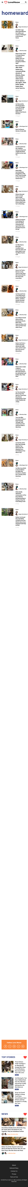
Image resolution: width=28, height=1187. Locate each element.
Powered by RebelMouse (24, 3)
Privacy (14, 1174)
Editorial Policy (14, 1168)
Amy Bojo (24, 50)
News (17, 22)
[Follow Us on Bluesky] (18, 1046)
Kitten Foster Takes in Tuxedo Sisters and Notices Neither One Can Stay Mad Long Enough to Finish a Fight (21, 58)
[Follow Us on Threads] (22, 1046)
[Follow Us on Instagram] (14, 1046)
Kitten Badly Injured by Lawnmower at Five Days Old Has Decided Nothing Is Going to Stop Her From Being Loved (21, 496)
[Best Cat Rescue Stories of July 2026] (7, 124)
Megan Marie (22, 27)
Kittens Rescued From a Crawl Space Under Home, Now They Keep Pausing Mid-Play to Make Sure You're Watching (20, 199)
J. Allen (20, 50)
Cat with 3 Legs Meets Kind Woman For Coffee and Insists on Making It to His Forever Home (21, 34)
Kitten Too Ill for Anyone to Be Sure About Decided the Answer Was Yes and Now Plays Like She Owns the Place (13, 1148)
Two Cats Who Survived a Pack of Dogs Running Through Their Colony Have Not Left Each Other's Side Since (20, 422)
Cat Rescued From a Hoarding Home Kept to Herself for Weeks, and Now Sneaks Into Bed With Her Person (20, 298)
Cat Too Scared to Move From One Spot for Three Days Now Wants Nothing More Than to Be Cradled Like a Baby (21, 396)
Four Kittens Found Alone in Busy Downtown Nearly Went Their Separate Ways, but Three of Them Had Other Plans (21, 322)
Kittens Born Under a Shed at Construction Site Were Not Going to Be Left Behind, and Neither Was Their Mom (21, 371)
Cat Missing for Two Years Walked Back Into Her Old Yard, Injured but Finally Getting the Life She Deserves (21, 1082)
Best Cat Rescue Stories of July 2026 (21, 130)
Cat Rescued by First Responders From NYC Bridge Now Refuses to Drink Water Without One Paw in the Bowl (21, 108)
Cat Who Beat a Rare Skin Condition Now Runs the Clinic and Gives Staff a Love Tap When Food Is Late (21, 249)
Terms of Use (14, 1177)
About (14, 1165)
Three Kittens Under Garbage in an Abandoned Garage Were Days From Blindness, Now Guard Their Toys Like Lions (20, 1067)
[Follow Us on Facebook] (5, 1046)
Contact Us (14, 1171)
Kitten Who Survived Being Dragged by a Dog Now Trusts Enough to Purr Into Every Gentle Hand (21, 174)
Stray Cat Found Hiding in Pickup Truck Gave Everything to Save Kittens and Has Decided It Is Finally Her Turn (21, 1098)
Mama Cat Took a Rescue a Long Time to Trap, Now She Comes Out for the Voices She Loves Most (21, 274)
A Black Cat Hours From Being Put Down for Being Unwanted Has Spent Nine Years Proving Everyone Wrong (20, 224)
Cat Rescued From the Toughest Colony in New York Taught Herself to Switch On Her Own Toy (21, 150)
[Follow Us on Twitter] (9, 1046)
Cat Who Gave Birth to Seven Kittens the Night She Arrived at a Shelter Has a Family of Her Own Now (21, 472)
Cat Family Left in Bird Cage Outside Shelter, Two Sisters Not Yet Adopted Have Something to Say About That (20, 447)
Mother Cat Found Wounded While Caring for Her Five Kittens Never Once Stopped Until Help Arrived (21, 521)
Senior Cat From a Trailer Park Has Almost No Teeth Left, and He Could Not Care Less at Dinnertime (21, 347)
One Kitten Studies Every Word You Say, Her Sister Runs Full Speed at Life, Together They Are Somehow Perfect (14, 1129)
